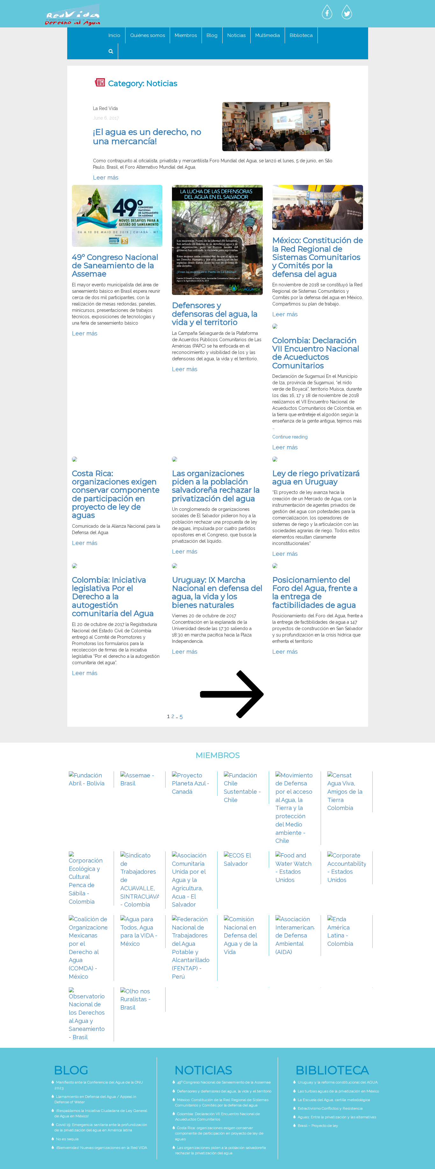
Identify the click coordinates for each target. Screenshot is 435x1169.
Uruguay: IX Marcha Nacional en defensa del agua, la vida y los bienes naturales (217, 592)
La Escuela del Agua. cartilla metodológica (334, 1100)
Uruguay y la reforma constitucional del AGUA (338, 1082)
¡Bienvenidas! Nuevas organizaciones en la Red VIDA (101, 1147)
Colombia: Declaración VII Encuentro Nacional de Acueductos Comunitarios (315, 353)
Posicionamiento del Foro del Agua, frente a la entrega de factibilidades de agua (315, 592)
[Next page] (233, 716)
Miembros (186, 35)
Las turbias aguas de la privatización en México (338, 1091)
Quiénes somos (147, 35)
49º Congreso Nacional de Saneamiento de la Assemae (115, 266)
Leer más (105, 177)
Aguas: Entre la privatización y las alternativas (337, 1117)
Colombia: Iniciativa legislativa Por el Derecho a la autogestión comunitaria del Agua (113, 596)
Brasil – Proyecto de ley (318, 1125)
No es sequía (67, 1139)
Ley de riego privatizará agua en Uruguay (316, 477)
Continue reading (290, 436)
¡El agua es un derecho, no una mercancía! (147, 136)
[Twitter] (346, 12)
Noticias (236, 35)
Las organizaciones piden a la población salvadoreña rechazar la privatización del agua (216, 486)
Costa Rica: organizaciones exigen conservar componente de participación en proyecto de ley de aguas (116, 494)
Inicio (114, 35)
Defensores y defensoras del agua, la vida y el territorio (215, 314)
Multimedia (267, 35)
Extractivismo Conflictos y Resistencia (330, 1108)
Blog (212, 35)
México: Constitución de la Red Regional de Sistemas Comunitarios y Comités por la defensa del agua (317, 257)
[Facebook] (327, 12)
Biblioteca (301, 35)
